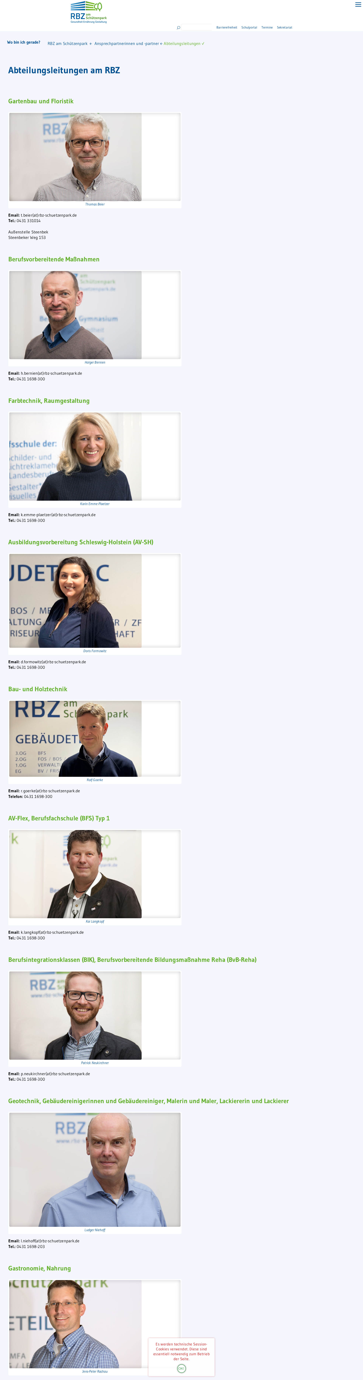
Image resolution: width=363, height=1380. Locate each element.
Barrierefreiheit (227, 27)
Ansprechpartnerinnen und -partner (127, 43)
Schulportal (255, 27)
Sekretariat (299, 27)
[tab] (355, 7)
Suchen (178, 27)
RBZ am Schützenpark (68, 43)
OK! (181, 1368)
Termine (277, 27)
